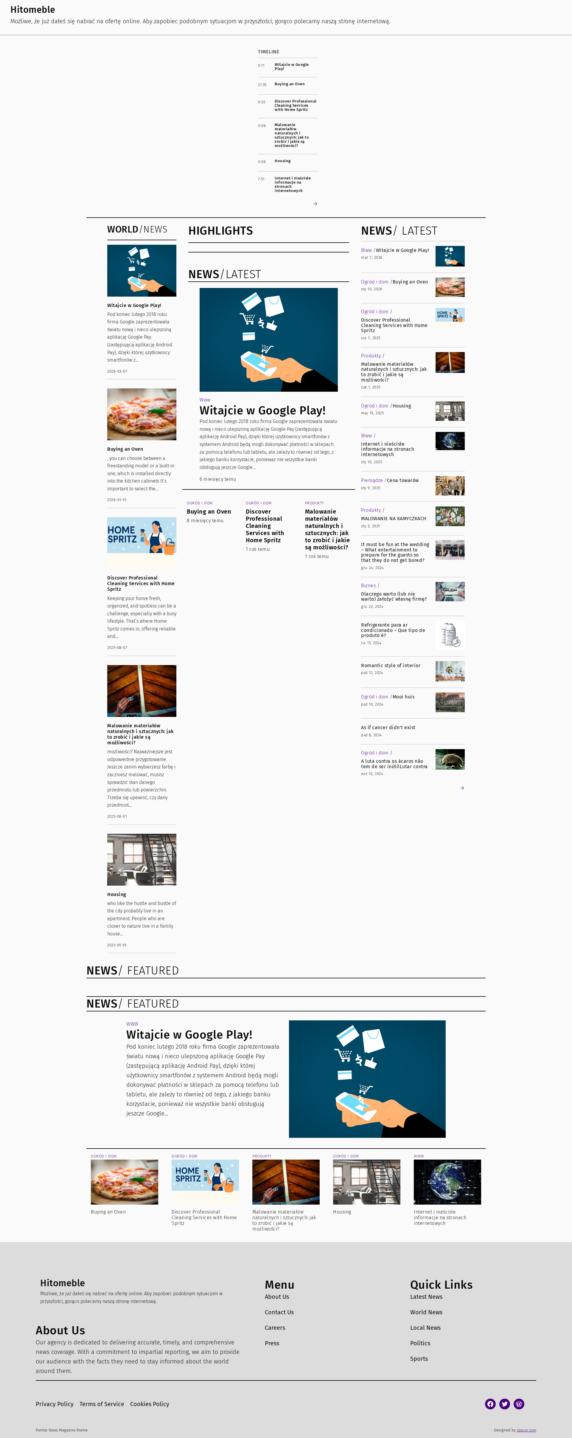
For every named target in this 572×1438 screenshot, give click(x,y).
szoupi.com (526, 1430)
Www (205, 400)
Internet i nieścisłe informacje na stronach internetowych (293, 184)
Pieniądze (372, 480)
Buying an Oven (290, 84)
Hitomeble (32, 9)
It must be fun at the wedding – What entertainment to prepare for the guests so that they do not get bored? (395, 552)
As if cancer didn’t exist (388, 727)
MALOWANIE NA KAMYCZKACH (394, 518)
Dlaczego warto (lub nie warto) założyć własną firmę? (394, 596)
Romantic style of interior (390, 665)
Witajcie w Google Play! (292, 67)
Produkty (314, 503)
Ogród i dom (200, 503)
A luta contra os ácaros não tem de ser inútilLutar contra (394, 764)
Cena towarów (403, 480)
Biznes (368, 585)
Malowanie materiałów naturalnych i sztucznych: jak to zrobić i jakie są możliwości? (292, 135)
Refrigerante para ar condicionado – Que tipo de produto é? (393, 630)
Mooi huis (404, 697)
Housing (283, 161)
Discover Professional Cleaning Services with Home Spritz (296, 105)
